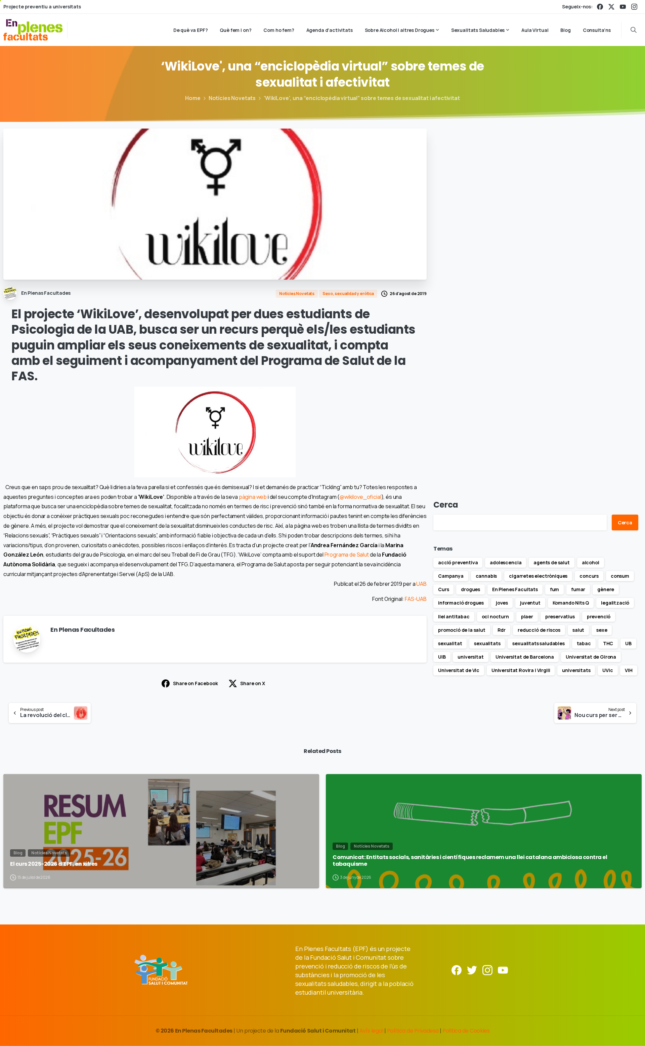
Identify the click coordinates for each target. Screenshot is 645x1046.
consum (620, 576)
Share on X (252, 683)
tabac (584, 643)
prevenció (599, 616)
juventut (530, 603)
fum (554, 589)
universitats (576, 670)
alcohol (590, 562)
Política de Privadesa (413, 1031)
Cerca (445, 504)
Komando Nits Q (571, 603)
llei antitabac (454, 616)
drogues (470, 589)
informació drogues (461, 603)
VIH (629, 670)
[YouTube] (623, 7)
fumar (578, 589)
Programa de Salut (347, 554)
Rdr (502, 630)
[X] (611, 7)
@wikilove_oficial (360, 497)
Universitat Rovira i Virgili (520, 670)
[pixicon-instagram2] (487, 969)
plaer (527, 616)
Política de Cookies (465, 1031)
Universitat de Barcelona (525, 657)
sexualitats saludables (538, 643)
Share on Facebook (195, 683)
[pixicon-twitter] (472, 969)
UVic (607, 670)
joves (502, 603)
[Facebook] (600, 7)
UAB (421, 583)
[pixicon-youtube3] (503, 969)
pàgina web (253, 497)
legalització (615, 603)
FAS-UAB (416, 599)
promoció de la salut (461, 630)
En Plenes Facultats (515, 589)
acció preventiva (458, 562)
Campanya (451, 576)
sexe (601, 630)
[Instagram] (634, 7)
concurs (589, 576)
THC (608, 643)
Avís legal (371, 1031)
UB (628, 643)
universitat (470, 657)
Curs (443, 589)
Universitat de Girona (591, 657)
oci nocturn (495, 616)
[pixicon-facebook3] (456, 969)
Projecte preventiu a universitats (42, 6)
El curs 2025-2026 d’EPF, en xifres (53, 864)
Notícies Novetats (232, 98)
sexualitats (487, 643)
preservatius (560, 616)
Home (192, 98)
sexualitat (450, 643)
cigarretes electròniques (538, 576)
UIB (442, 657)
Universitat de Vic (458, 670)
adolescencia (505, 562)
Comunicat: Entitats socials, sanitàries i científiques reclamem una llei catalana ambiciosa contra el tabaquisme (470, 861)
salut (578, 630)
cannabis (486, 576)
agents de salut (551, 562)
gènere (605, 589)
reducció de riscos (539, 630)
